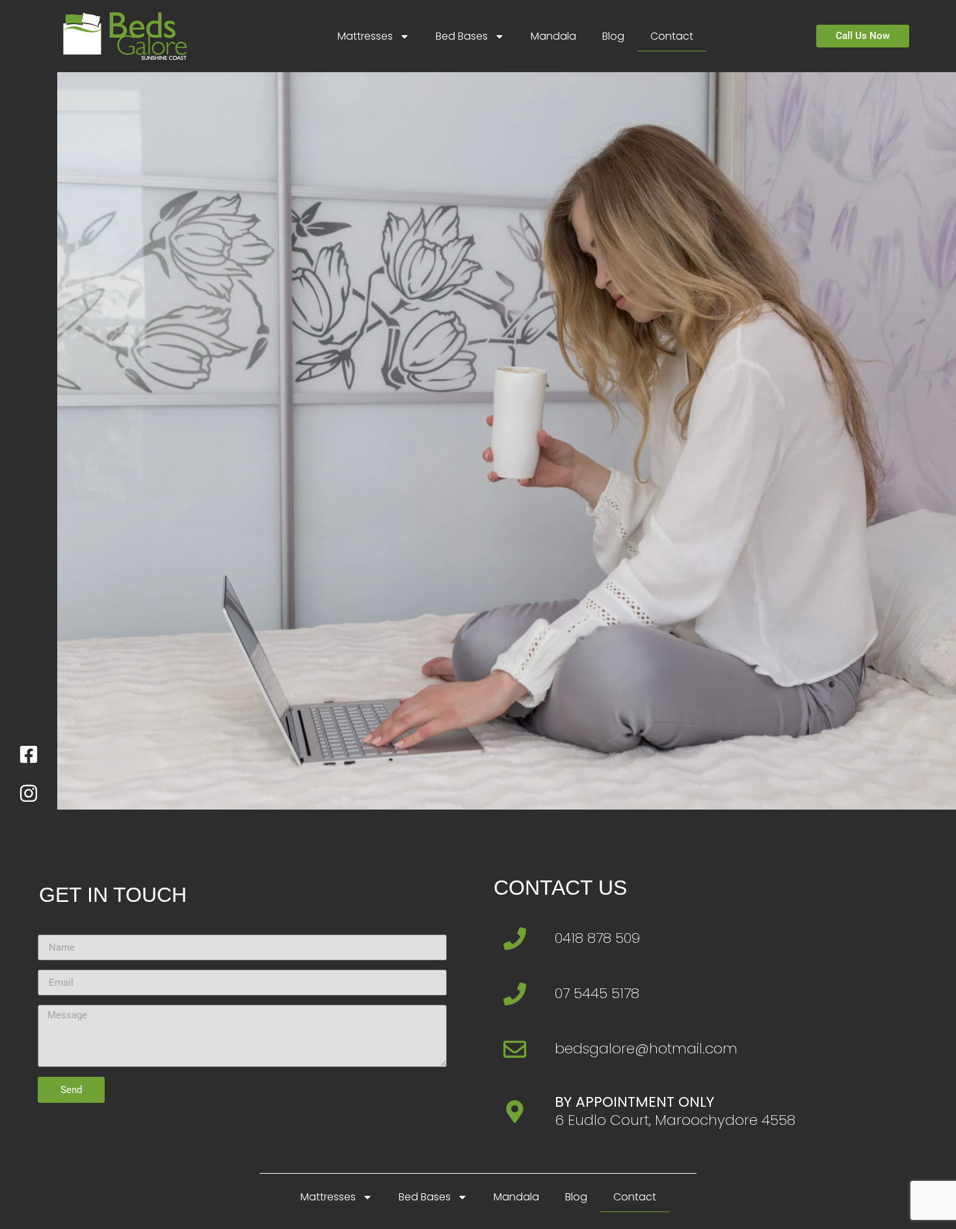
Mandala (553, 36)
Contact (671, 36)
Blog (613, 36)
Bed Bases (462, 36)
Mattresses (365, 36)
